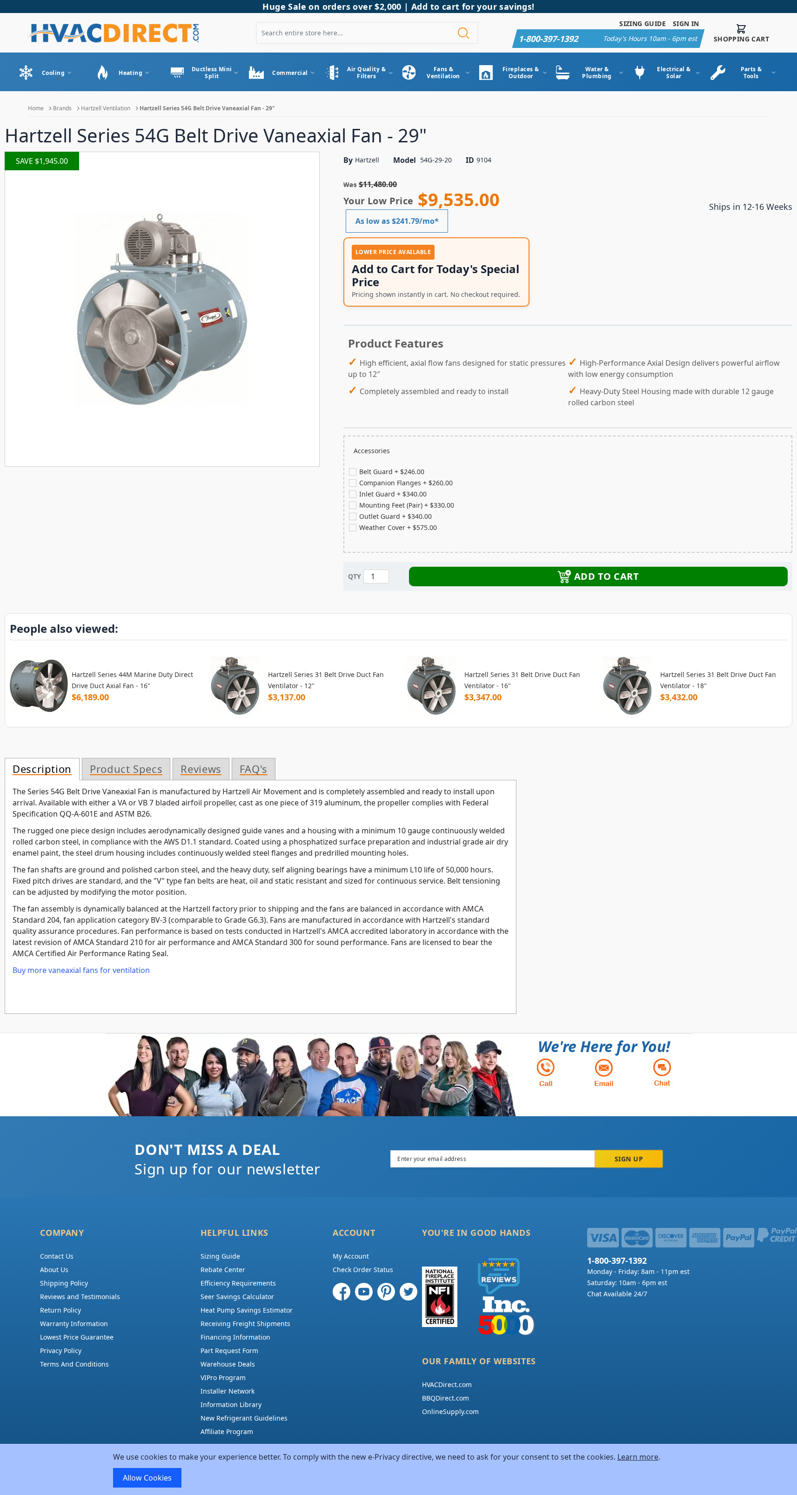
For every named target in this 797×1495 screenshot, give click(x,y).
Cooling (53, 73)
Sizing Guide (642, 23)
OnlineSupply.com (450, 1411)
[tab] (42, 769)
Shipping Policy (64, 1283)
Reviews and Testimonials (80, 1296)
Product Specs (126, 769)
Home (36, 108)
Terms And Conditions (74, 1364)
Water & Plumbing (597, 72)
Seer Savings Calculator (237, 1296)
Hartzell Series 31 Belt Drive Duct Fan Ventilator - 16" (522, 680)
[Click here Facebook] (341, 1292)
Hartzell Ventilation (105, 108)
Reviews (201, 769)
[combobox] (367, 33)
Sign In (686, 23)
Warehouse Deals (228, 1364)
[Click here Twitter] (408, 1292)
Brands (62, 108)
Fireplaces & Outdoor (520, 72)
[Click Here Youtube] (364, 1292)
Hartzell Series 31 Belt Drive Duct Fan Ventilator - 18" (718, 680)
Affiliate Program (227, 1431)
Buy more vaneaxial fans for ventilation (81, 970)
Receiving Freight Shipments (245, 1323)
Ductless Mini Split (212, 72)
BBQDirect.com (445, 1398)
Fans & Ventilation (443, 72)
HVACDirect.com (447, 1384)
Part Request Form (229, 1350)
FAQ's (254, 769)
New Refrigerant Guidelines (244, 1418)
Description (42, 769)
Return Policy (60, 1310)
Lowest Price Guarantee (77, 1337)
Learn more (637, 1457)
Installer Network (228, 1391)
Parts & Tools (751, 72)
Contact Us (57, 1256)
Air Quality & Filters (366, 72)
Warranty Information (74, 1323)
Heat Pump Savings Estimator (247, 1310)
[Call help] (545, 1072)
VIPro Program (223, 1377)
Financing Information (235, 1337)
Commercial (290, 73)
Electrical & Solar (673, 72)
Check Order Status (363, 1269)
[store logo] (113, 33)
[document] (399, 1469)
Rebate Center (223, 1269)
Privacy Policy (60, 1350)
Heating (130, 73)
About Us (54, 1269)
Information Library (231, 1404)
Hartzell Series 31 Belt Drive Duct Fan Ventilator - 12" (326, 680)
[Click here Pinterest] (386, 1292)
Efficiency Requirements (238, 1283)
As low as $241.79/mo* (397, 221)
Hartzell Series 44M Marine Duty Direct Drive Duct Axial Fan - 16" (132, 680)
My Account (351, 1256)
